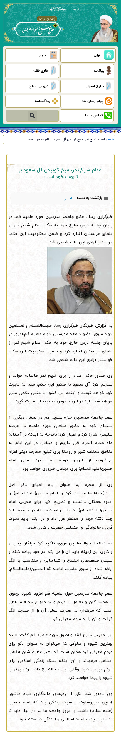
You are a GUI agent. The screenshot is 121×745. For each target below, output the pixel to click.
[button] (32, 116)
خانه (111, 139)
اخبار (68, 198)
